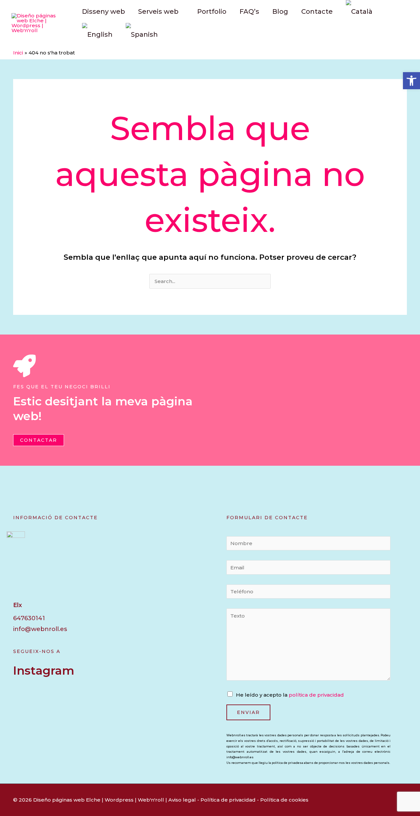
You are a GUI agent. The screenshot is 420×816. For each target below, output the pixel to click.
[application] (181, 11)
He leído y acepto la (290, 695)
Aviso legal (182, 800)
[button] (411, 80)
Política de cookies (284, 800)
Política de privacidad (228, 800)
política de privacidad (316, 695)
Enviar (248, 712)
